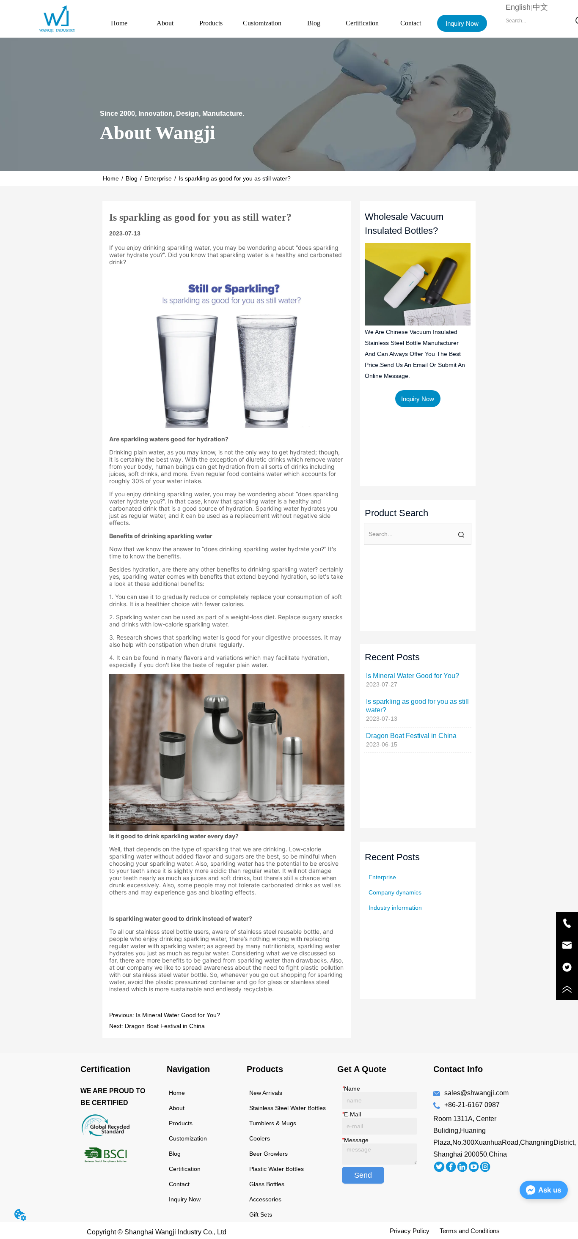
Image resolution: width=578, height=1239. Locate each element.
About (165, 23)
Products (211, 23)
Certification (362, 23)
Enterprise (158, 178)
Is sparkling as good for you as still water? (235, 178)
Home (119, 23)
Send (363, 1175)
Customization (262, 23)
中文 (540, 7)
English (518, 7)
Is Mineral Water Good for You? (178, 1015)
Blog (313, 23)
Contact (410, 23)
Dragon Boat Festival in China (165, 1026)
